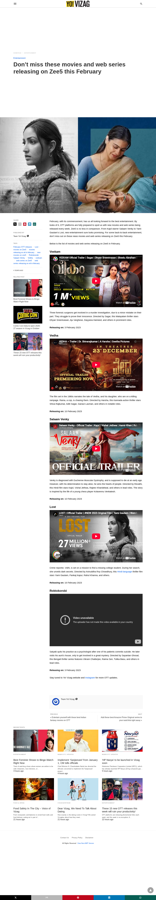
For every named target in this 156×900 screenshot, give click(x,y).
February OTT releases (22, 247)
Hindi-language (124, 571)
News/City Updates (66, 754)
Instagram (90, 677)
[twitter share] (15, 224)
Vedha (30, 258)
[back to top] (150, 890)
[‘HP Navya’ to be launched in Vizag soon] (122, 741)
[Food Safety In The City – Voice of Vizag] (33, 789)
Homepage (17, 53)
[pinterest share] (24, 224)
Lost (36, 247)
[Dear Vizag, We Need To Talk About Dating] (78, 789)
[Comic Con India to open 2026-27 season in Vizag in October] (27, 314)
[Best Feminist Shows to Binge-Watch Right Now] (27, 288)
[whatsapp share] (34, 224)
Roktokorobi (34, 255)
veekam (39, 258)
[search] (141, 3)
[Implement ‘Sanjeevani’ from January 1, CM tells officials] (78, 741)
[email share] (19, 224)
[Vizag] (77, 4)
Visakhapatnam (64, 803)
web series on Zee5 (24, 260)
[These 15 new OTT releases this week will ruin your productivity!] (27, 341)
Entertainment (30, 53)
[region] (78, 28)
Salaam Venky (19, 258)
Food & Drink (18, 803)
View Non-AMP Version (85, 843)
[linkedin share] (29, 224)
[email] (46, 897)
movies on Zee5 (19, 250)
